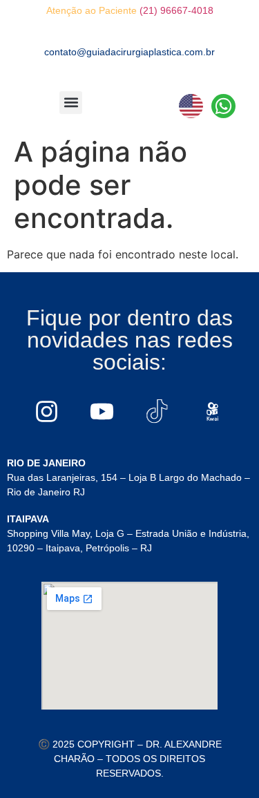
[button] (70, 102)
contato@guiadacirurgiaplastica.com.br (129, 51)
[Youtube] (102, 411)
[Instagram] (47, 411)
